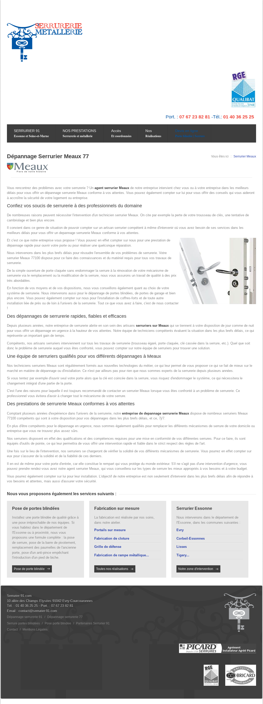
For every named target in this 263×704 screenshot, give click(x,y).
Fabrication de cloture (111, 538)
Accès (121, 133)
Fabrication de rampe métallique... (121, 555)
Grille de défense (107, 547)
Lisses (181, 547)
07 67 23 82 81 (62, 606)
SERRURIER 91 (31, 133)
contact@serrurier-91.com (37, 611)
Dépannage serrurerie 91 (24, 617)
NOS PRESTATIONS (79, 133)
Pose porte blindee (58, 623)
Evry (180, 530)
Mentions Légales (35, 629)
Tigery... (182, 555)
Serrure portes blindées (23, 623)
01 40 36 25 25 (27, 606)
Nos (153, 133)
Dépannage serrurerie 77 (65, 617)
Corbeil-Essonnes (190, 538)
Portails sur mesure (110, 530)
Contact (12, 629)
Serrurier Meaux (244, 156)
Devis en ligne (190, 133)
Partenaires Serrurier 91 (93, 623)
